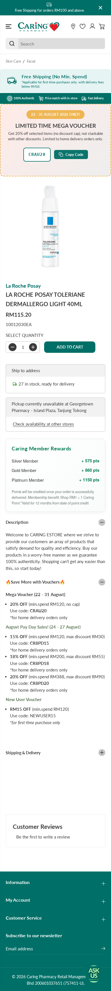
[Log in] (92, 26)
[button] (9, 26)
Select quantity (24, 335)
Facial (31, 61)
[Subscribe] (103, 949)
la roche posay (23, 286)
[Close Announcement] (100, 8)
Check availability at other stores (43, 424)
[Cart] (101, 26)
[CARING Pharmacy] (38, 26)
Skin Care (13, 61)
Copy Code (74, 154)
